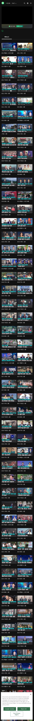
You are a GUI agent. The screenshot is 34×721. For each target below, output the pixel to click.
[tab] (7, 37)
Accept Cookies (9, 709)
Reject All (23, 709)
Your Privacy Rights (16, 713)
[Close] (30, 694)
